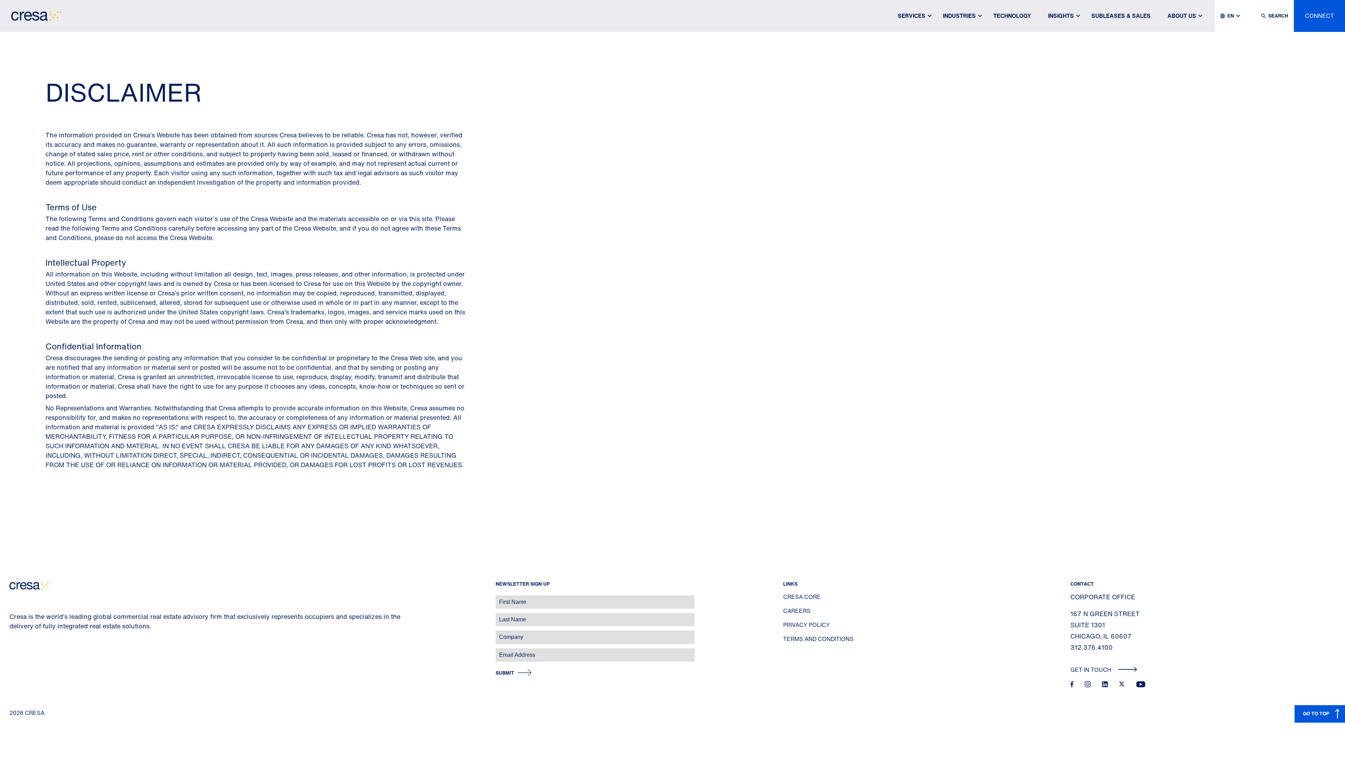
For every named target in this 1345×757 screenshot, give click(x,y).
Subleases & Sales (1121, 16)
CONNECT (1319, 16)
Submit (505, 673)
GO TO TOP (1316, 713)
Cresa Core (802, 597)
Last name (14, 616)
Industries (959, 16)
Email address (17, 651)
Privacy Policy (806, 625)
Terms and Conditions (818, 639)
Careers (797, 611)
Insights (1061, 16)
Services (911, 16)
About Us (1181, 16)
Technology (1012, 16)
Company (13, 633)
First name (14, 598)
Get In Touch (1091, 670)
